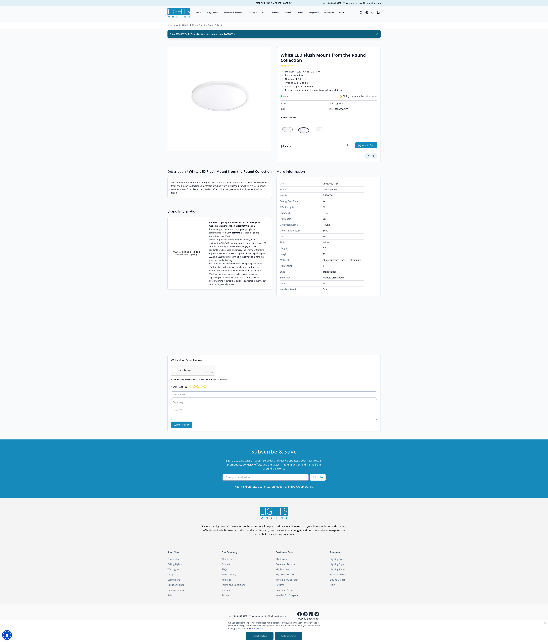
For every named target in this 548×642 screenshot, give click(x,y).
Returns (280, 584)
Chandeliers (173, 559)
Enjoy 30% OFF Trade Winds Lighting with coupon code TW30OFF (201, 34)
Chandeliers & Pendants (233, 12)
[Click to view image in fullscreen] (219, 99)
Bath (197, 12)
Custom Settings (288, 636)
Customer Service (285, 590)
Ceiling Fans (211, 12)
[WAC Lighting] (186, 253)
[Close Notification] (376, 34)
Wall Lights (173, 569)
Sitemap (226, 590)
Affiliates (226, 579)
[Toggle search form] (361, 12)
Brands (342, 12)
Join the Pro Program (287, 595)
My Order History (285, 574)
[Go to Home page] (178, 12)
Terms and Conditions (233, 584)
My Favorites (282, 569)
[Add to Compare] (374, 156)
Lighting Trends (338, 559)
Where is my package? (288, 579)
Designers (313, 12)
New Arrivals (329, 12)
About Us (227, 559)
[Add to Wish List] (367, 156)
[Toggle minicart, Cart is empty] (378, 12)
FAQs (224, 569)
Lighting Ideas (337, 569)
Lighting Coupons (176, 590)
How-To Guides (338, 574)
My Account (282, 559)
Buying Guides (337, 579)
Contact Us (228, 564)
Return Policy (229, 574)
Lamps (275, 12)
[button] (7, 635)
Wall (263, 12)
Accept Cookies (260, 636)
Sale (300, 12)
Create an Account (286, 564)
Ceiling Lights (174, 564)
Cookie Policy (256, 628)
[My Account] (367, 12)
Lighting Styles (337, 564)
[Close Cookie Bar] (545, 623)
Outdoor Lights (175, 584)
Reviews (226, 595)
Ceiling (252, 12)
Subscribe (317, 477)
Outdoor (288, 12)
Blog (332, 584)
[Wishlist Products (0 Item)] (372, 12)
